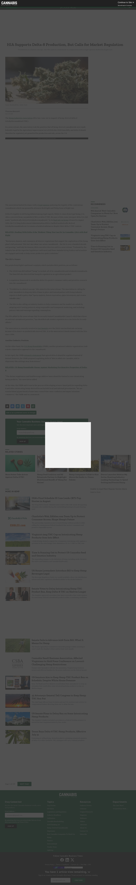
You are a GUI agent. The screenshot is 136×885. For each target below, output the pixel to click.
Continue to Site (126, 2)
